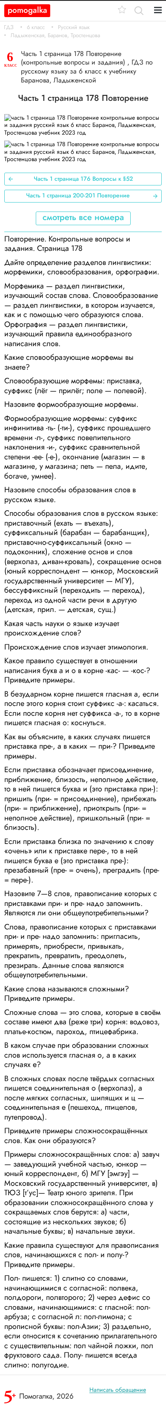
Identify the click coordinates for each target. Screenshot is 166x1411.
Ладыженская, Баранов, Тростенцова (55, 35)
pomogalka (27, 10)
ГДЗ (9, 27)
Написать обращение (117, 1389)
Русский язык (74, 27)
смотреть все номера (83, 217)
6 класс (36, 27)
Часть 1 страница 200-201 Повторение (78, 195)
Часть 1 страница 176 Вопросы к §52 (83, 178)
